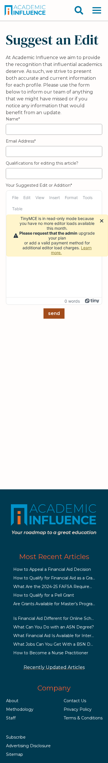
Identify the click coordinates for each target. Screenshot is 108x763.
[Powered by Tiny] (92, 301)
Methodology (19, 709)
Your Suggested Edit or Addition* (39, 185)
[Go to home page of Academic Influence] (25, 10)
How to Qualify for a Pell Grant (43, 595)
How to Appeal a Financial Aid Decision (52, 569)
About (12, 700)
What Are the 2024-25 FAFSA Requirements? (59, 586)
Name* (13, 119)
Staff (11, 718)
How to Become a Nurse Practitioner (50, 652)
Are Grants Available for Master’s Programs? (57, 603)
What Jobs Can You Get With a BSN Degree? (59, 644)
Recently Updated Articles (54, 667)
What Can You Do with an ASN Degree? (53, 627)
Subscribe (16, 737)
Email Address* (21, 141)
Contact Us (75, 700)
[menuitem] (15, 197)
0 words (72, 301)
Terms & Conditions (83, 718)
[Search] (79, 10)
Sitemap (14, 754)
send (54, 313)
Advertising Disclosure (28, 745)
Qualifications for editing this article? (42, 163)
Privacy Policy (78, 709)
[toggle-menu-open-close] (96, 10)
